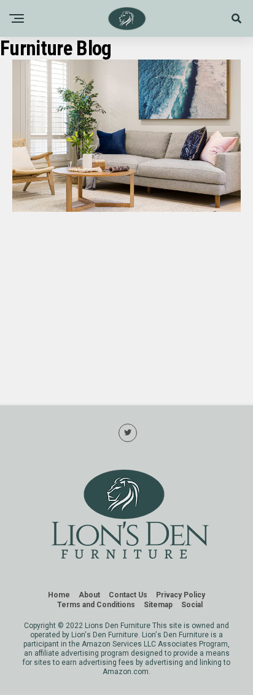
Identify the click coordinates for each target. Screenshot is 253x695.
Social (192, 604)
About (89, 595)
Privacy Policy (180, 595)
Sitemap (158, 604)
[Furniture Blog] (126, 208)
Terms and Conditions (96, 604)
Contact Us (128, 595)
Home (59, 595)
